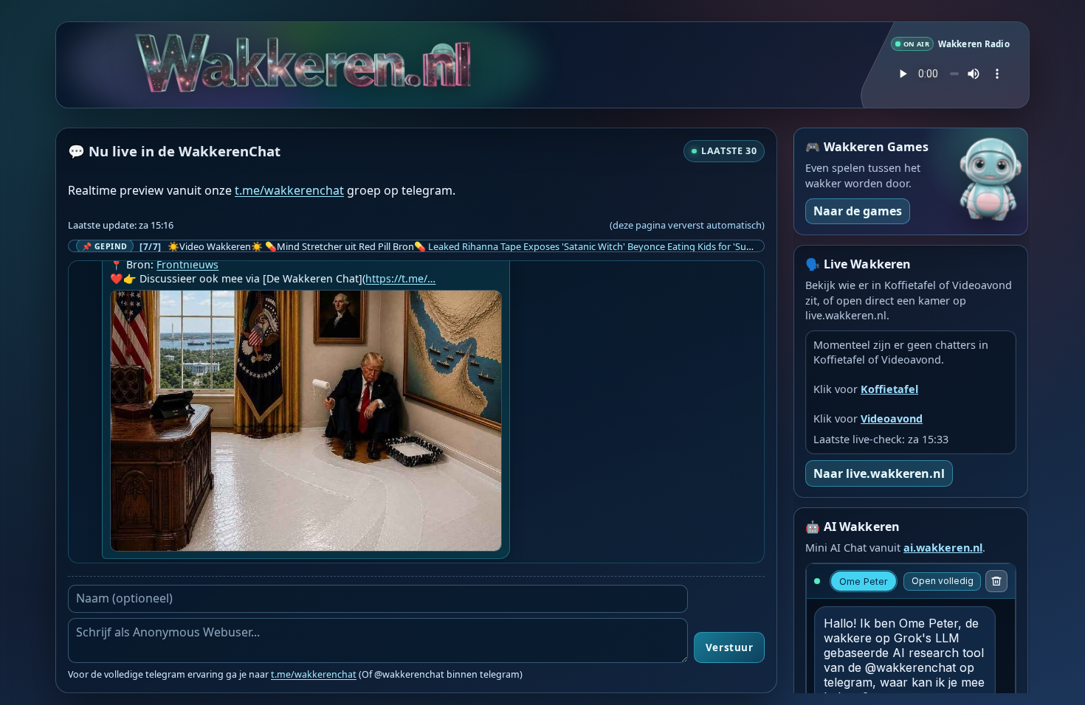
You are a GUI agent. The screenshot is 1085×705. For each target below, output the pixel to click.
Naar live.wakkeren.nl (879, 473)
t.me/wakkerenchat (289, 190)
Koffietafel (889, 389)
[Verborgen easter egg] (444, 61)
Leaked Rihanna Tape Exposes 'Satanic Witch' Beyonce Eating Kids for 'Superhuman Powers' (629, 246)
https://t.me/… (400, 278)
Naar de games (857, 211)
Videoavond (892, 418)
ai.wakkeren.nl (942, 548)
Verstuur (729, 647)
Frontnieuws (187, 264)
